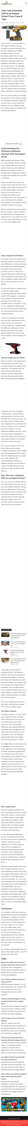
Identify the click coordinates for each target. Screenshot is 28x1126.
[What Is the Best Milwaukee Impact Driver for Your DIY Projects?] (5, 651)
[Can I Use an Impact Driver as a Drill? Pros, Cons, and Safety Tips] (5, 643)
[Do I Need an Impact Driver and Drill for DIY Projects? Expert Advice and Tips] (5, 660)
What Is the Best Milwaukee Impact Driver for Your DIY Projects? (17, 652)
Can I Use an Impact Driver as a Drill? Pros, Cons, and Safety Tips (18, 643)
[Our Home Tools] (7, 3)
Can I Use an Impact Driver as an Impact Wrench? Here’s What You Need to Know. (19, 635)
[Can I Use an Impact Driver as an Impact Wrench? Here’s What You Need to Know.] (5, 634)
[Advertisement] (14, 127)
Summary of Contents (12, 143)
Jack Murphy (5, 22)
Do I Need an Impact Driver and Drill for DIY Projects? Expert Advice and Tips (18, 660)
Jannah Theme (4, 1121)
